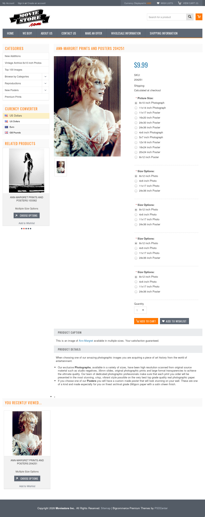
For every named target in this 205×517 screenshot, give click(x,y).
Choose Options (37, 215)
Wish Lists (167, 3)
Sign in (21, 3)
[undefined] (87, 155)
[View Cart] (199, 16)
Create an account (36, 3)
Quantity (139, 304)
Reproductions (13, 83)
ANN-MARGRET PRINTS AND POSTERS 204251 (27, 461)
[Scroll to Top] (0, 494)
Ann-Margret (86, 340)
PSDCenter (161, 508)
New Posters (12, 90)
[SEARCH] (189, 17)
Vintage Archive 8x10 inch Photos (23, 62)
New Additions (13, 56)
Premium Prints (13, 96)
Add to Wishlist (36, 223)
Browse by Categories (17, 76)
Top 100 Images (13, 69)
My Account (8, 3)
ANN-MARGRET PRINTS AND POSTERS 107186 (35, 198)
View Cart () (190, 3)
